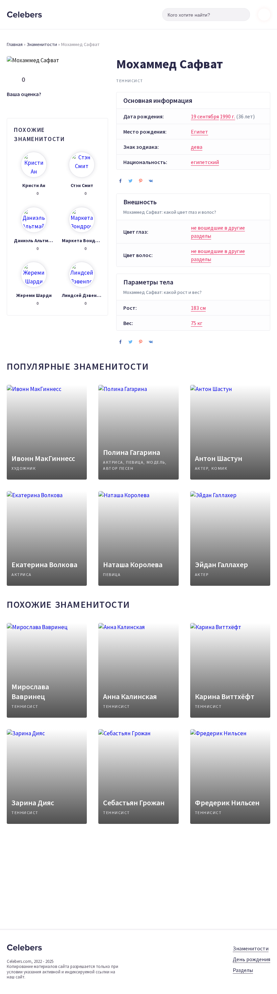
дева (196, 146)
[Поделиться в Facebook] (120, 181)
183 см (198, 307)
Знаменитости (42, 44)
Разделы (243, 970)
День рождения (251, 959)
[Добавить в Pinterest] (140, 181)
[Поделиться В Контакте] (151, 181)
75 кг (196, 323)
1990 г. (227, 116)
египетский (205, 162)
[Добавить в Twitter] (130, 181)
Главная (15, 44)
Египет (199, 131)
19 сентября (205, 116)
